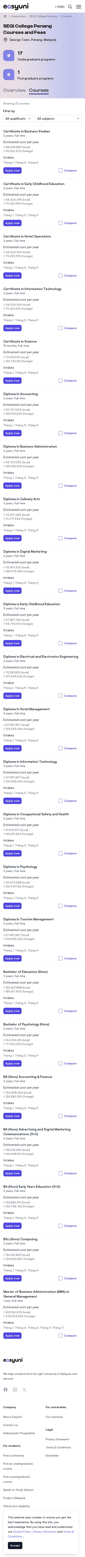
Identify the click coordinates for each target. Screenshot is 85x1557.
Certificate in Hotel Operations (27, 236)
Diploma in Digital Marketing (25, 551)
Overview (14, 90)
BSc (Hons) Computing (20, 1239)
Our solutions (54, 1416)
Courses (66, 16)
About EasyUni (12, 1416)
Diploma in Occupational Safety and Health (36, 814)
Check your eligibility (16, 1506)
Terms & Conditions (58, 1447)
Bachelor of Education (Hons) (25, 972)
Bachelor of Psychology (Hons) (26, 1024)
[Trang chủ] (5, 16)
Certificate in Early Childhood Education (33, 184)
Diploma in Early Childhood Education (31, 604)
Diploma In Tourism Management (28, 919)
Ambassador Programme (19, 1433)
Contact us (10, 1425)
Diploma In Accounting (20, 394)
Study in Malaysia (14, 1498)
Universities (18, 16)
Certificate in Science (20, 341)
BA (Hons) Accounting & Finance (27, 1077)
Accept (15, 1545)
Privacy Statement (45, 1531)
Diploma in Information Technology (30, 762)
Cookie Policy (22, 1531)
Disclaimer (52, 1455)
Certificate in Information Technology (32, 289)
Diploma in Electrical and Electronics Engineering (40, 656)
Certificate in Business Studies (26, 131)
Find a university (13, 1455)
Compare (70, 170)
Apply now (12, 170)
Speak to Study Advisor (18, 1489)
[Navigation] (79, 7)
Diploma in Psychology (20, 867)
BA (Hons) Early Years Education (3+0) (31, 1187)
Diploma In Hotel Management (26, 709)
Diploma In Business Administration (30, 446)
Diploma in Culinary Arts (21, 499)
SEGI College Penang (43, 16)
